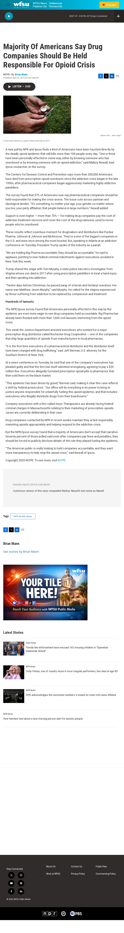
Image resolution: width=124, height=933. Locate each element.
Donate (111, 5)
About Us (51, 866)
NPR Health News (23, 516)
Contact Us (76, 866)
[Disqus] (62, 811)
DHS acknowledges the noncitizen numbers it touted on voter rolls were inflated (71, 695)
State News (31, 642)
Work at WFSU (53, 874)
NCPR (61, 460)
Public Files (101, 866)
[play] (8, 16)
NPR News (30, 666)
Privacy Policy (78, 874)
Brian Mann (21, 74)
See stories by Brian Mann (21, 552)
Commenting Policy (106, 874)
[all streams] (119, 16)
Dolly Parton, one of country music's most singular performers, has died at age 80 (72, 671)
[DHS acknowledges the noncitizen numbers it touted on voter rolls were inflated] (13, 696)
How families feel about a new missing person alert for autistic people (43, 718)
